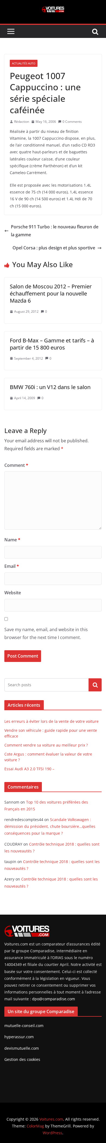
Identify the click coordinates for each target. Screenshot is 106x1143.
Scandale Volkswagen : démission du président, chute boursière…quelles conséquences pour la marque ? (49, 826)
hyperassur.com (19, 1036)
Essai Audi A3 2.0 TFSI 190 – (29, 768)
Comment (16, 465)
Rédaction (21, 121)
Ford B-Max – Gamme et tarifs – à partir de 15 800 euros (52, 344)
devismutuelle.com (21, 1048)
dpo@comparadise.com (53, 998)
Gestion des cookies (22, 1059)
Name (12, 540)
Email (11, 566)
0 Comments (72, 121)
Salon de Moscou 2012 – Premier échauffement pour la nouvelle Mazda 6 (51, 293)
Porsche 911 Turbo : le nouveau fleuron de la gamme (54, 231)
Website (12, 593)
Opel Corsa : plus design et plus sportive (54, 248)
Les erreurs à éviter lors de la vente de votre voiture (51, 721)
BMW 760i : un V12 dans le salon (50, 387)
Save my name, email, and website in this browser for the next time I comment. (46, 633)
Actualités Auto (23, 63)
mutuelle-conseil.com (23, 1025)
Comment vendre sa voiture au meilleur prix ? (46, 745)
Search (95, 685)
